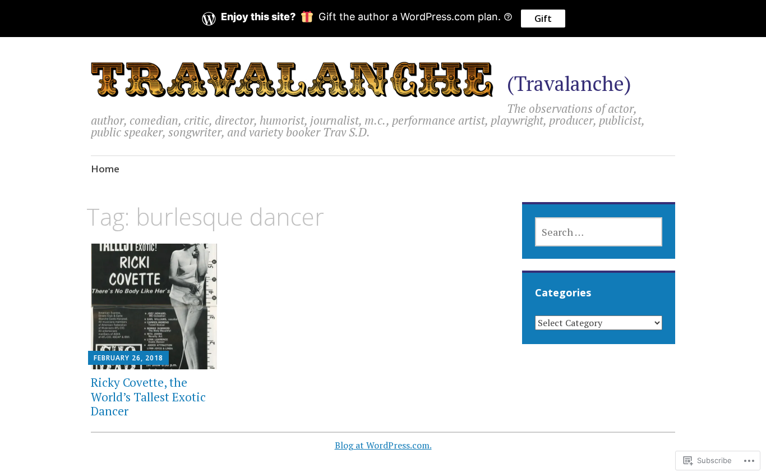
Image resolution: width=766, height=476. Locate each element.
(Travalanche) (569, 83)
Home (105, 168)
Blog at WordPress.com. (383, 445)
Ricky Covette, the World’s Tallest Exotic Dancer (148, 396)
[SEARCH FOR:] (598, 231)
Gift (543, 18)
